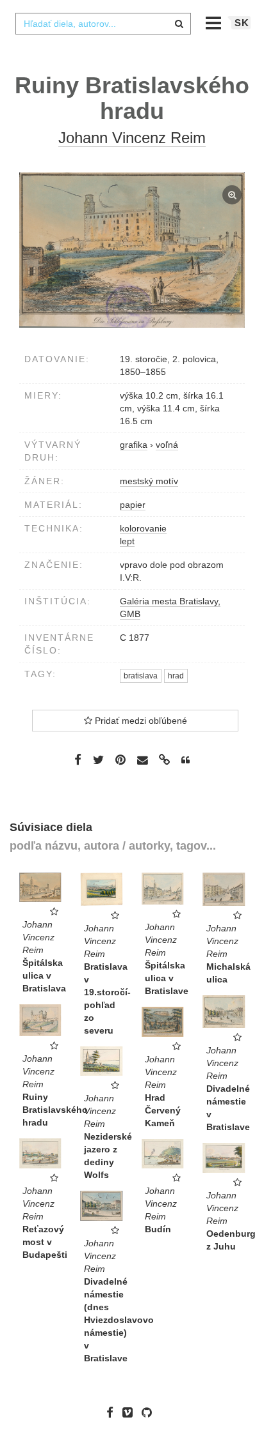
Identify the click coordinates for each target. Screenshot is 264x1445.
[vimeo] (130, 1412)
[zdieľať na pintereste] (120, 759)
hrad (176, 675)
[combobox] (103, 23)
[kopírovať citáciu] (185, 760)
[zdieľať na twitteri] (98, 759)
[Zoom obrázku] (132, 250)
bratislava (141, 675)
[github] (150, 1412)
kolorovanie (143, 528)
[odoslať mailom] (142, 760)
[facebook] (113, 1412)
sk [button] (242, 22)
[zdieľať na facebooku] (78, 759)
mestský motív (149, 481)
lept (127, 541)
